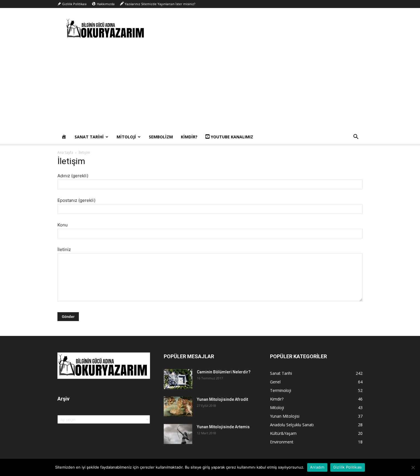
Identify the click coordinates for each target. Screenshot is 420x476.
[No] (413, 467)
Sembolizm (161, 137)
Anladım (317, 467)
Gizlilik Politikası (347, 467)
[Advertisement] (210, 87)
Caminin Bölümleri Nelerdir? (224, 372)
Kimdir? (189, 137)
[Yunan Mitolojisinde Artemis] (178, 434)
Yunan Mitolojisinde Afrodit (222, 399)
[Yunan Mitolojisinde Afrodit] (178, 407)
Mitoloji (126, 137)
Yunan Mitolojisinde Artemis (223, 427)
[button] (356, 137)
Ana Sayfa (65, 152)
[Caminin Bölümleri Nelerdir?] (178, 379)
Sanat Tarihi (89, 137)
